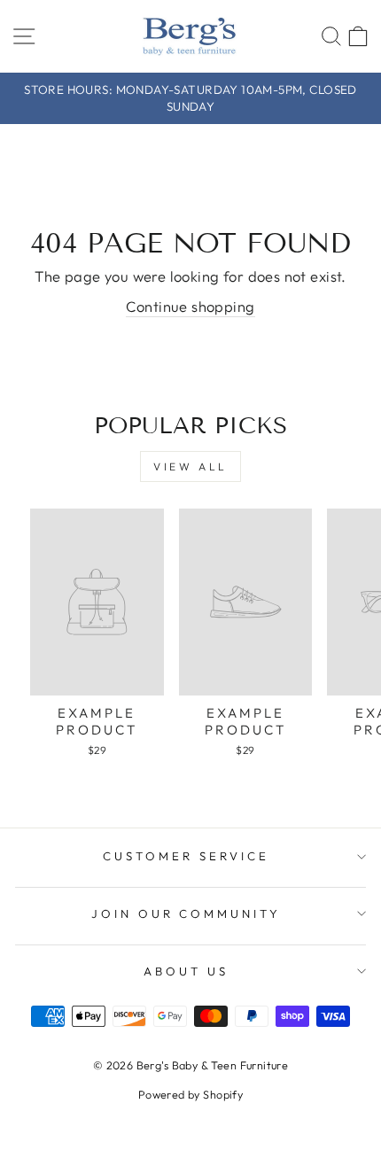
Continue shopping (190, 306)
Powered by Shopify (190, 1094)
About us (186, 971)
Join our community (186, 913)
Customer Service (186, 856)
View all (190, 466)
